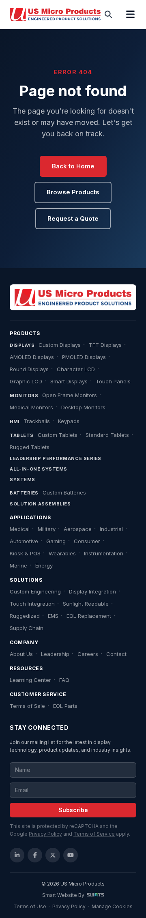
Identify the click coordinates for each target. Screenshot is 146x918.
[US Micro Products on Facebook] (35, 855)
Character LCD (76, 369)
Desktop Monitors (83, 407)
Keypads (68, 421)
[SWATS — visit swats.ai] (95, 895)
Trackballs (37, 421)
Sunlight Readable (86, 603)
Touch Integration (32, 603)
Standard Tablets (107, 435)
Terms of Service (94, 834)
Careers (87, 654)
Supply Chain (26, 628)
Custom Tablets (57, 435)
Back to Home (73, 166)
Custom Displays (60, 345)
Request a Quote (73, 218)
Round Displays (29, 369)
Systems (22, 479)
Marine (18, 565)
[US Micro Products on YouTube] (70, 855)
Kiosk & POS (25, 553)
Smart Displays (69, 381)
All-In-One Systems (38, 469)
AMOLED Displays (32, 357)
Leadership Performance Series (55, 458)
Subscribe (73, 809)
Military (47, 529)
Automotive (24, 541)
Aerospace (78, 529)
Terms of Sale (27, 706)
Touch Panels (113, 381)
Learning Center (30, 680)
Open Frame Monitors (69, 395)
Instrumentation (103, 553)
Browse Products (73, 192)
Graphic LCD (26, 381)
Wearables (62, 553)
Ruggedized (25, 616)
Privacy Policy (45, 834)
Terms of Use (29, 906)
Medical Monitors (31, 407)
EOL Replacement (89, 616)
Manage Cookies (112, 906)
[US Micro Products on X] (52, 855)
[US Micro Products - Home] (55, 14)
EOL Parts (65, 706)
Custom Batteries (64, 492)
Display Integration (92, 591)
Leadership (55, 654)
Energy (44, 565)
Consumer (87, 541)
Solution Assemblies (40, 504)
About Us (21, 654)
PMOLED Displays (84, 357)
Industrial (111, 529)
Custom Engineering (35, 591)
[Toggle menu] (130, 14)
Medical (20, 529)
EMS (53, 616)
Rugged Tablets (29, 447)
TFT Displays (105, 345)
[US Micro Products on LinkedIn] (17, 855)
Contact (116, 654)
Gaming (56, 541)
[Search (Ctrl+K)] (108, 15)
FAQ (64, 680)
